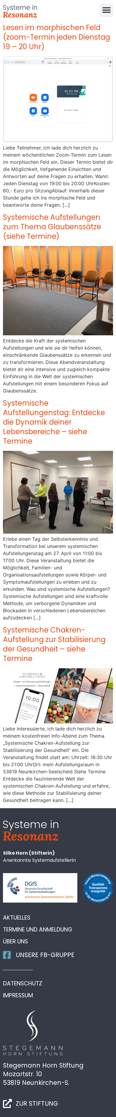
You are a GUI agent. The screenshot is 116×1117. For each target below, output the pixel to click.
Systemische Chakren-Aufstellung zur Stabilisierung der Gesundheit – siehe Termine (54, 644)
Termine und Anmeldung (37, 930)
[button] (106, 10)
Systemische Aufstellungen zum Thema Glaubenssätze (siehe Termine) (52, 226)
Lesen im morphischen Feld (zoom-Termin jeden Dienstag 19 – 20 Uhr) (56, 37)
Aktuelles (16, 918)
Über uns (15, 942)
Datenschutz (22, 984)
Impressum (18, 995)
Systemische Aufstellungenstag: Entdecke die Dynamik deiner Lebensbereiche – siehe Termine (54, 422)
